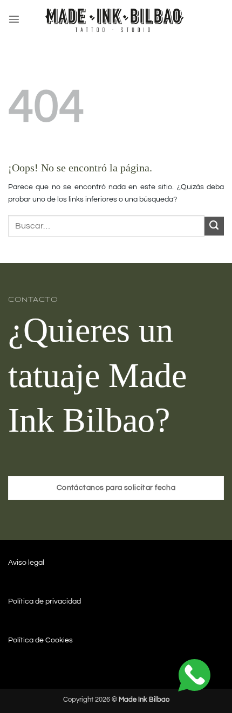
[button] (14, 18)
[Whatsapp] (194, 675)
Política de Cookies (40, 640)
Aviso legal (26, 562)
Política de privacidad (44, 601)
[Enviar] (214, 226)
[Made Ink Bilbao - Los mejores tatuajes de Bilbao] (116, 19)
